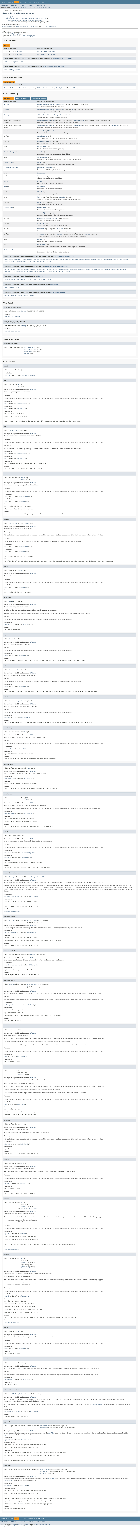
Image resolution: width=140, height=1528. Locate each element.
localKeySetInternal (111, 259)
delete (39, 146)
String (19, 51)
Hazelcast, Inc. (16, 1526)
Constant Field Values (12, 316)
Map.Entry (10, 152)
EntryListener (55, 104)
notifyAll (33, 279)
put (38, 202)
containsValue (42, 141)
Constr (19, 7)
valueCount (41, 244)
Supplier (48, 120)
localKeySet (41, 186)
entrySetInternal (52, 259)
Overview (4, 2)
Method (25, 7)
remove (39, 207)
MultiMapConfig (24, 88)
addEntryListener (43, 104)
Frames (23, 5)
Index (38, 2)
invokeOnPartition (19, 271)
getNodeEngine (63, 269)
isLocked (40, 176)
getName (75, 259)
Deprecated (31, 2)
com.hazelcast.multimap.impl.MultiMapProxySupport (25, 20)
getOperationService (77, 269)
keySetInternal (96, 259)
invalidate (7, 271)
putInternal (124, 259)
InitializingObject (49, 26)
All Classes (41, 5)
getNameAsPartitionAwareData (46, 269)
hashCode (123, 269)
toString (36, 261)
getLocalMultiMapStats (45, 168)
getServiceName (84, 259)
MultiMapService (41, 18)
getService (115, 269)
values (39, 250)
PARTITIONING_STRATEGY (12, 70)
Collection (8, 162)
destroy (6, 269)
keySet (39, 181)
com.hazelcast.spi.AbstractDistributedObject (20, 18)
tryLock (40, 223)
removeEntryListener (44, 218)
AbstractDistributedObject (54, 66)
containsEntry (42, 131)
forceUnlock (41, 157)
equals (13, 269)
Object (50, 141)
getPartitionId (91, 269)
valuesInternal (45, 261)
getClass (20, 279)
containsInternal (15, 259)
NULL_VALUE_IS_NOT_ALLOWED (46, 54)
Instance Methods (22, 98)
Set (5, 152)
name (21, 62)
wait (40, 279)
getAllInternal (65, 259)
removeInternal (9, 261)
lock (38, 192)
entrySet (40, 152)
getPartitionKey (104, 269)
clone (6, 279)
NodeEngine (59, 88)
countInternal (28, 259)
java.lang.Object (7, 17)
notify (26, 279)
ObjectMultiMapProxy (11, 88)
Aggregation (78, 120)
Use (21, 2)
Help (42, 2)
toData (67, 271)
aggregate (40, 120)
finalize (12, 279)
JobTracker (115, 125)
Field (14, 7)
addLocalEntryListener (45, 115)
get (38, 162)
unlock (39, 239)
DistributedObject (22, 26)
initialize (41, 173)
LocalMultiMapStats (11, 168)
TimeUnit (62, 197)
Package (10, 2)
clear (6, 259)
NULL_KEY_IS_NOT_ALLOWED (46, 51)
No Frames (30, 5)
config (6, 62)
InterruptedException (28, 1208)
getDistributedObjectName (26, 269)
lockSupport (14, 62)
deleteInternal (39, 259)
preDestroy (41, 271)
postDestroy (31, 271)
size (29, 261)
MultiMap (34, 26)
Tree (25, 2)
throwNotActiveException (55, 271)
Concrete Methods (39, 98)
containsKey (41, 136)
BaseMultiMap (6, 26)
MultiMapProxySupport (15, 34)
